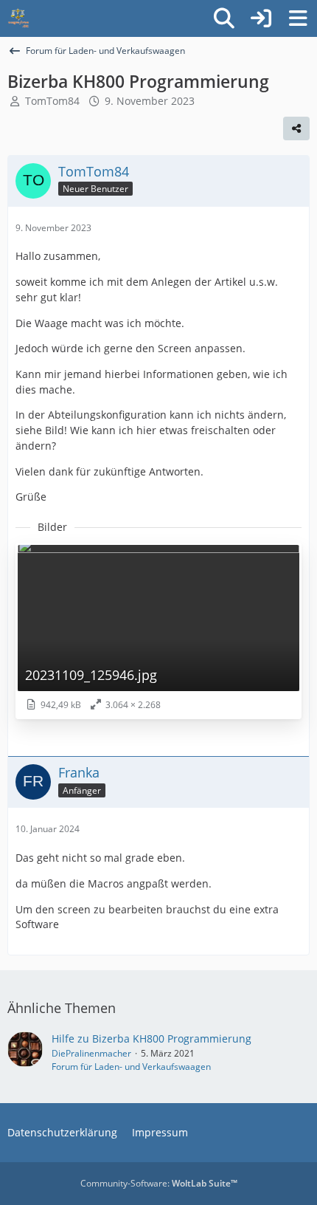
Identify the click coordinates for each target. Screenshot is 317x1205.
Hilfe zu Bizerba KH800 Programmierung (151, 1038)
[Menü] (298, 18)
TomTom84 (52, 101)
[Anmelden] (261, 18)
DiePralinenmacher (91, 1053)
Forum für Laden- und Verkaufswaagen (131, 1066)
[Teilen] (296, 128)
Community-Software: (158, 1183)
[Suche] (224, 18)
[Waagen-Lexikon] (18, 18)
